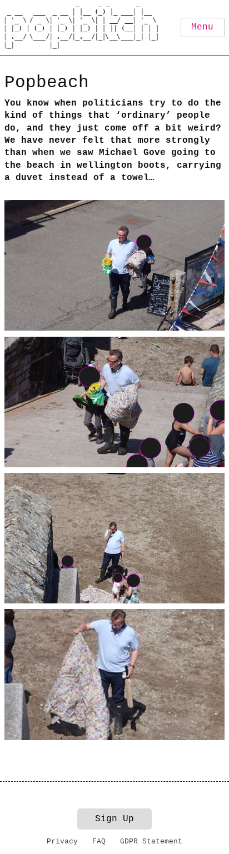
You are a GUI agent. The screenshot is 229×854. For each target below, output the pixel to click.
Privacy (62, 841)
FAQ (99, 841)
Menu (202, 27)
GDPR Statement (151, 841)
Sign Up (114, 819)
